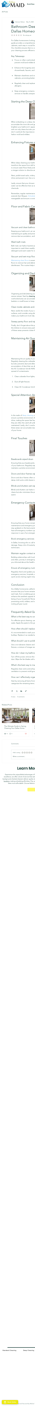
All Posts (5, 12)
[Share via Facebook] (12, 691)
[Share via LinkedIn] (21, 691)
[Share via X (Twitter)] (17, 691)
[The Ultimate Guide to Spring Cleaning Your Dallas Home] (15, 715)
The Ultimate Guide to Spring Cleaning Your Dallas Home (15, 727)
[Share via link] (26, 691)
